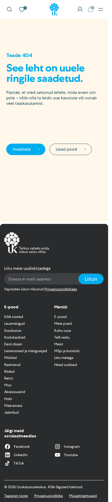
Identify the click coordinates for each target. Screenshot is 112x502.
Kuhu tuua (62, 330)
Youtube (71, 454)
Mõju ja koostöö (66, 350)
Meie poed (63, 323)
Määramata (13, 405)
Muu (7, 385)
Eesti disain (13, 344)
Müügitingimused (83, 495)
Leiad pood (66, 149)
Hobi (8, 398)
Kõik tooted (13, 316)
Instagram (72, 446)
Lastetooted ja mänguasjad (25, 350)
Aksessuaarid (14, 391)
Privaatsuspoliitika (48, 495)
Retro (8, 378)
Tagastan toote (16, 495)
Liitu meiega (63, 357)
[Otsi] (9, 9)
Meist (58, 344)
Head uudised (65, 364)
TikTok (19, 463)
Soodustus (12, 330)
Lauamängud (14, 323)
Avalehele (22, 149)
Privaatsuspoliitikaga (61, 289)
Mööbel (10, 357)
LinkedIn (21, 454)
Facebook (22, 446)
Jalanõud (11, 412)
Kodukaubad (14, 337)
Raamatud (12, 364)
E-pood (60, 316)
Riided (9, 371)
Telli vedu (62, 337)
